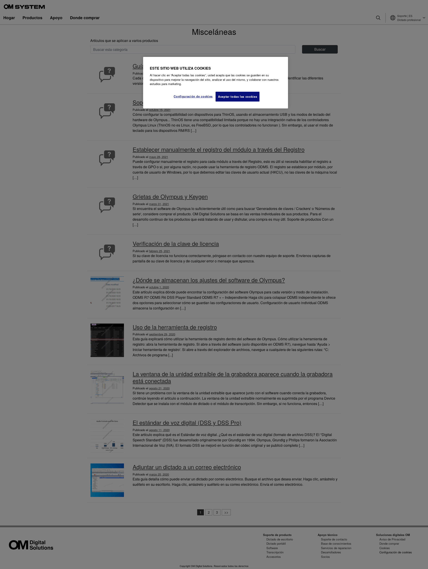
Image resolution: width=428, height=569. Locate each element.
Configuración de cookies (193, 96)
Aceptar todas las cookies (237, 96)
